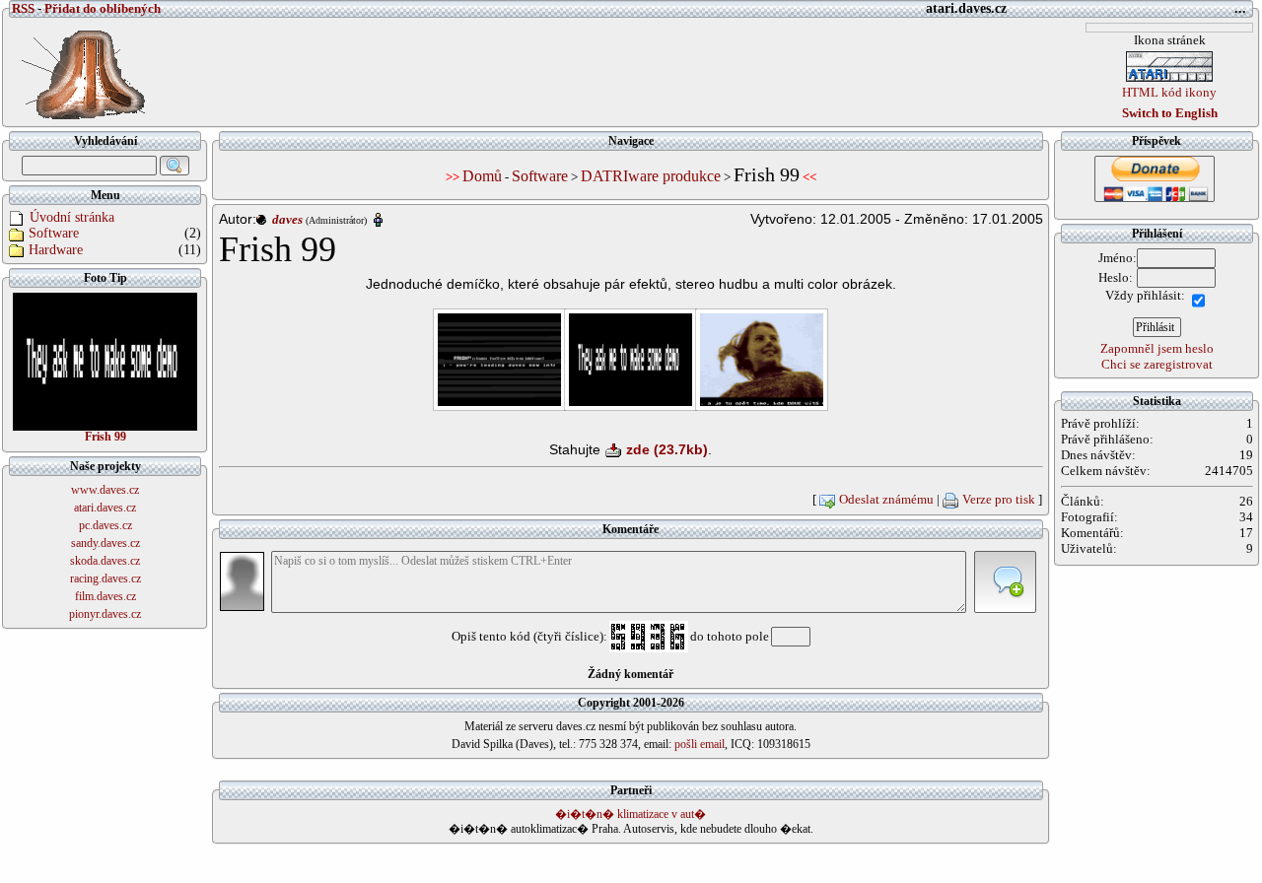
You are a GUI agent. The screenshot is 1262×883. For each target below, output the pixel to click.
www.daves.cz (105, 490)
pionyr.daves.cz (105, 614)
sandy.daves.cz (105, 543)
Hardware (56, 249)
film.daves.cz (105, 596)
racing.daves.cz (105, 578)
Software (54, 233)
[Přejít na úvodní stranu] (78, 70)
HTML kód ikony (1169, 92)
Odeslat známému (886, 499)
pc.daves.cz (105, 525)
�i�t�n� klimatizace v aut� (630, 814)
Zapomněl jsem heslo (1157, 348)
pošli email (699, 744)
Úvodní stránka (72, 217)
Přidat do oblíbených (102, 8)
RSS (23, 8)
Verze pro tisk (998, 499)
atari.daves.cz (105, 507)
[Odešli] (1005, 582)
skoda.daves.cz (105, 561)
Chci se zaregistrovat (1157, 364)
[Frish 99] (105, 361)
